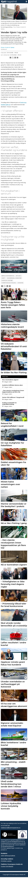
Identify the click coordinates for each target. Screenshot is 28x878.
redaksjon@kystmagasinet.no (10, 827)
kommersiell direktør (14, 278)
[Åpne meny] (26, 1)
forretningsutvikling (9, 282)
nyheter (20, 282)
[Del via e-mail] (17, 58)
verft (3, 278)
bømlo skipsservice (8, 275)
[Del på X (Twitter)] (13, 58)
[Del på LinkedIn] (15, 58)
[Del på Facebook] (10, 58)
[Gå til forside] (12, 2)
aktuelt (18, 275)
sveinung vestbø (7, 280)
